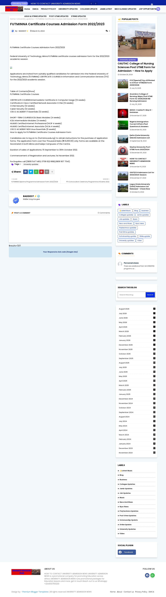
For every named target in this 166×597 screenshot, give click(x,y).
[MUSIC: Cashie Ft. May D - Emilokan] (123, 113)
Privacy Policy (141, 592)
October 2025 (137, 354)
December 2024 (137, 399)
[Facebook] (25, 172)
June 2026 (137, 318)
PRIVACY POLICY (48, 9)
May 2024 (137, 426)
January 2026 (137, 340)
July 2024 (137, 421)
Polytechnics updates (127, 228)
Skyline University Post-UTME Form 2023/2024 (140, 148)
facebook (128, 552)
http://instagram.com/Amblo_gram (146, 553)
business (145, 210)
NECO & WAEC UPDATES (125, 9)
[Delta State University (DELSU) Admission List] (123, 138)
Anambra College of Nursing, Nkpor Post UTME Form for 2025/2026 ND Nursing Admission (141, 97)
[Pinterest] (41, 172)
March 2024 (137, 435)
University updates (31, 164)
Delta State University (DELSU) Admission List (140, 136)
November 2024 (137, 403)
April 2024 (137, 430)
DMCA (35, 9)
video (139, 240)
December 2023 (137, 448)
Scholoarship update (127, 236)
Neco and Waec (125, 223)
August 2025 (137, 363)
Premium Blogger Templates (35, 592)
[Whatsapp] (36, 172)
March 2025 (137, 385)
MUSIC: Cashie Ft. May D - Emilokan (141, 111)
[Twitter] (31, 172)
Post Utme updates (126, 232)
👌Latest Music (125, 210)
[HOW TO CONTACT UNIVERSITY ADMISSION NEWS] (123, 162)
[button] (91, 4)
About (119, 592)
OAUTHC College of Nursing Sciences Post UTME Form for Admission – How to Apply (136, 67)
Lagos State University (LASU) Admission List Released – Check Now (140, 186)
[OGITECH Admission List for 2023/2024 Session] (123, 175)
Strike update (145, 236)
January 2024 (137, 444)
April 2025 (137, 381)
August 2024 (137, 416)
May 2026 (137, 322)
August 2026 (137, 309)
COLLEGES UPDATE (88, 9)
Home (27, 9)
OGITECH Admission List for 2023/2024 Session (142, 173)
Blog (136, 210)
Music (135, 219)
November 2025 (137, 349)
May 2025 (137, 376)
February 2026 (137, 336)
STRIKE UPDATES (78, 16)
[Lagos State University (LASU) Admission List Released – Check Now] (123, 187)
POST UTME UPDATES (58, 16)
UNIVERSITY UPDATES (68, 9)
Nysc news (140, 223)
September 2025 (137, 358)
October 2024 (137, 408)
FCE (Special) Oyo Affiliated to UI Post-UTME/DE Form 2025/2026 (142, 82)
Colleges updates (126, 215)
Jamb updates (143, 215)
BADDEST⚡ (30, 196)
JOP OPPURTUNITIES (148, 9)
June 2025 (137, 372)
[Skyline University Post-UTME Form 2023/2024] (123, 150)
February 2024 (137, 439)
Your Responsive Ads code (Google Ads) (60, 252)
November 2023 (137, 452)
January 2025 (137, 394)
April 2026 (137, 327)
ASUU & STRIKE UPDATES (35, 16)
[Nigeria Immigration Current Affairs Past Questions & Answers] (123, 125)
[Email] (46, 172)
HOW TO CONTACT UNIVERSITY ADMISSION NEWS (55, 3)
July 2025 (137, 367)
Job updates (124, 219)
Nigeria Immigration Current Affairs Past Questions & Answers (139, 124)
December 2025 (137, 345)
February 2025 (137, 390)
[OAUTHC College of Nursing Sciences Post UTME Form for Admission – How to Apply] (136, 40)
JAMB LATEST (106, 9)
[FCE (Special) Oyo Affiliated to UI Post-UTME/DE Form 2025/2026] (123, 83)
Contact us (129, 592)
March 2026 (137, 331)
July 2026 (137, 313)
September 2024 (137, 412)
